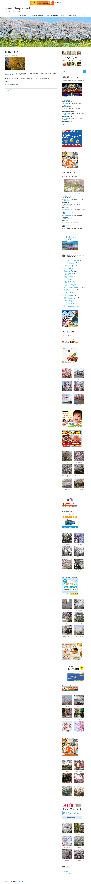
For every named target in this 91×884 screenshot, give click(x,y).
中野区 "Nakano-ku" (69, 268)
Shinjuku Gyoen (65, 204)
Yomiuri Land (65, 108)
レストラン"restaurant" (69, 263)
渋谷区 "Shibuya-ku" (69, 292)
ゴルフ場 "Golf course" (69, 262)
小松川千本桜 (70, 193)
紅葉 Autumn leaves (52, 15)
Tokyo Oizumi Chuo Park (67, 215)
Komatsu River (77, 193)
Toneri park (64, 228)
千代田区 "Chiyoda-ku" (69, 271)
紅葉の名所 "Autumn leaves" (71, 297)
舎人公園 (66, 225)
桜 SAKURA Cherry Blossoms (36, 15)
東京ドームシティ (68, 114)
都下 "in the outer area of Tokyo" (72, 306)
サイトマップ (82, 15)
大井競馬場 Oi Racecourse (68, 97)
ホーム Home (23, 15)
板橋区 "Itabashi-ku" (69, 285)
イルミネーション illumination (68, 15)
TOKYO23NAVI (14, 55)
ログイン (66, 870)
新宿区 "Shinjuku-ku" (69, 281)
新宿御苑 (66, 201)
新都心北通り (9, 90)
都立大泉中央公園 (68, 212)
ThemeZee (20, 881)
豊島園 (66, 119)
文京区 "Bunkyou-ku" (69, 279)
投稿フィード (67, 871)
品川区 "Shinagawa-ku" (69, 274)
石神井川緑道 (67, 205)
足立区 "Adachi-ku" (68, 305)
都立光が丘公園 (68, 218)
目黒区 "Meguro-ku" (69, 295)
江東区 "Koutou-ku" (69, 290)
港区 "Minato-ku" (68, 293)
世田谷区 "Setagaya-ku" (70, 265)
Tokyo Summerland (66, 113)
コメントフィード (68, 873)
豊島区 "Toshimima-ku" (69, 303)
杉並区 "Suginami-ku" (69, 282)
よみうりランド (68, 105)
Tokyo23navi (22, 8)
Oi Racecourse (65, 103)
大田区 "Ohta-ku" (68, 278)
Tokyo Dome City (66, 118)
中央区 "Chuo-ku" (68, 266)
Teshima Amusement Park (68, 123)
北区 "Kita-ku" (67, 270)
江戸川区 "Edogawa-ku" (70, 289)
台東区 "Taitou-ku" (68, 273)
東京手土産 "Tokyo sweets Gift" (71, 284)
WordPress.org (67, 874)
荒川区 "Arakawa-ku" (69, 300)
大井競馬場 (67, 100)
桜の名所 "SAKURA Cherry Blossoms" (73, 287)
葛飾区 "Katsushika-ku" (69, 301)
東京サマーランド (68, 110)
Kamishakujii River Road (67, 209)
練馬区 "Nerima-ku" (69, 298)
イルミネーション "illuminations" (72, 260)
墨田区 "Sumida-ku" (69, 276)
